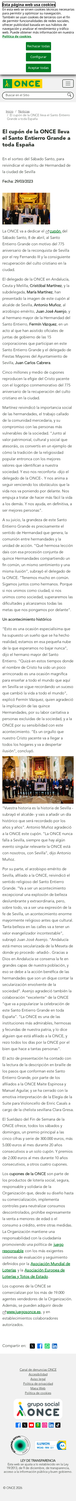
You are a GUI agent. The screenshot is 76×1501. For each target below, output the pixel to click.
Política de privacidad (38, 1384)
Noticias (24, 111)
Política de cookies (16, 36)
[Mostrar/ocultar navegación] (68, 83)
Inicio (9, 111)
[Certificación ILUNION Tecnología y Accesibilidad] (50, 1445)
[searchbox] (34, 95)
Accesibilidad (38, 1374)
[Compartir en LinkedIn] (54, 1346)
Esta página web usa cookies (28, 4)
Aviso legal (38, 1379)
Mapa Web (38, 1388)
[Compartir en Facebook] (40, 1346)
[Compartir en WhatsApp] (47, 1346)
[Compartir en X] (32, 1346)
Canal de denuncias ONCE (38, 1370)
